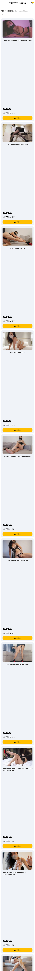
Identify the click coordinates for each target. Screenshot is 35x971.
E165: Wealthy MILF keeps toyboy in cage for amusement (17, 769)
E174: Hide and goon (17, 352)
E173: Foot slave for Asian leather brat (18, 456)
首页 (2, 11)
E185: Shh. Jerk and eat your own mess (17, 40)
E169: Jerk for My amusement (17, 560)
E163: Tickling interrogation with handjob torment (14, 873)
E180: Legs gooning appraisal (17, 144)
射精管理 (10, 11)
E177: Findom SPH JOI (17, 248)
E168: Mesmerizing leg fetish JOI (17, 664)
